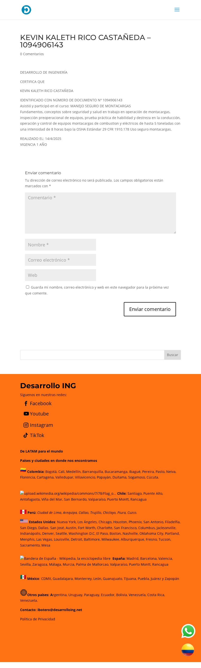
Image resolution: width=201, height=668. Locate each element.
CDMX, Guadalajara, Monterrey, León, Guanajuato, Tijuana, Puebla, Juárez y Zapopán (110, 578)
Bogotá (51, 471)
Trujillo (95, 512)
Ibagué (134, 471)
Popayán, (104, 477)
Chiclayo (109, 512)
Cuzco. (132, 512)
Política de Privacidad (37, 619)
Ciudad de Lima (49, 512)
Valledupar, (64, 477)
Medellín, (73, 471)
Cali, (61, 471)
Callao (83, 512)
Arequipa (70, 512)
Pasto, (160, 471)
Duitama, (120, 477)
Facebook (41, 403)
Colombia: (35, 471)
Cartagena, (45, 477)
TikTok (37, 435)
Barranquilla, (93, 471)
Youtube (39, 413)
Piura (121, 512)
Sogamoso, (137, 477)
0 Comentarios (32, 54)
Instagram (41, 425)
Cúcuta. (153, 477)
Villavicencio (85, 477)
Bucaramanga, (116, 471)
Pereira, (148, 471)
